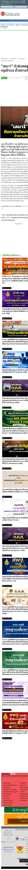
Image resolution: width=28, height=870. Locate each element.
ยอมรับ (14, 6)
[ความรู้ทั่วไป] (4, 27)
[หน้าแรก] (3, 25)
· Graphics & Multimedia (10, 790)
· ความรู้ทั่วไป (22, 783)
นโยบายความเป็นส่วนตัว (6, 4)
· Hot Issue (6, 798)
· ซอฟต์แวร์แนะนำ (7, 794)
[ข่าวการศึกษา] (10, 25)
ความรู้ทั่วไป (13, 59)
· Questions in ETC (8, 803)
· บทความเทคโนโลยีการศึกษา (10, 785)
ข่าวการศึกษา (4, 59)
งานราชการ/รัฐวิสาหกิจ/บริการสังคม (13, 60)
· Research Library (8, 800)
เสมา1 (8, 217)
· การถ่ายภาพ (6, 796)
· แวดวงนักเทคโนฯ (7, 805)
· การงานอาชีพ (23, 800)
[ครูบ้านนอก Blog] (18, 25)
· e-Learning (6, 787)
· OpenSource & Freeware (10, 792)
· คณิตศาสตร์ (22, 785)
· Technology (6, 783)
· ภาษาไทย (22, 792)
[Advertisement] (14, 239)
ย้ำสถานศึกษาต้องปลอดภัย (8, 220)
